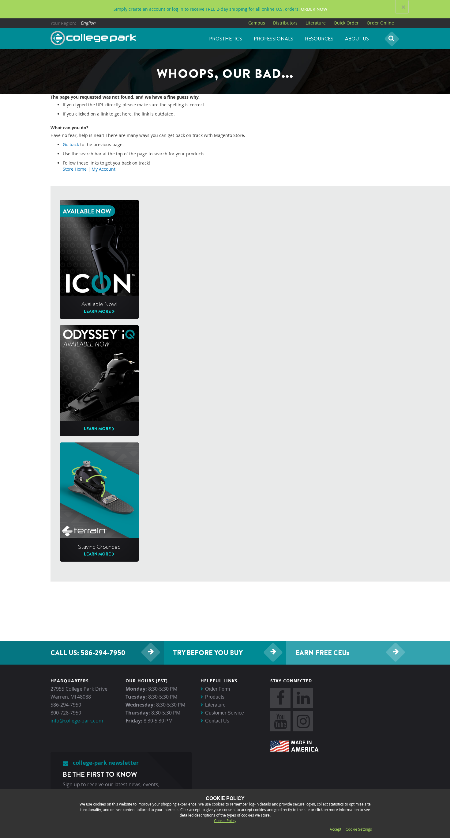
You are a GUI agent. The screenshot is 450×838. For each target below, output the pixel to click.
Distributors (285, 23)
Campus (256, 23)
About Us (357, 38)
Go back (71, 144)
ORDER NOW (314, 9)
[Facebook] (280, 698)
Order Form (217, 689)
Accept (335, 829)
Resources (319, 38)
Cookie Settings (359, 829)
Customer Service (224, 712)
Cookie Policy (225, 820)
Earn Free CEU (322, 652)
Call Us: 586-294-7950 (88, 652)
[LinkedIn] (303, 698)
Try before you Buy (208, 652)
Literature (316, 23)
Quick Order (346, 23)
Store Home (75, 169)
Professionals (273, 38)
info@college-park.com (77, 720)
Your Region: (63, 23)
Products (214, 697)
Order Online (380, 23)
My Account (103, 169)
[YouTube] (280, 721)
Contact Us (217, 720)
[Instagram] (303, 721)
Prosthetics (225, 38)
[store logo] (93, 38)
